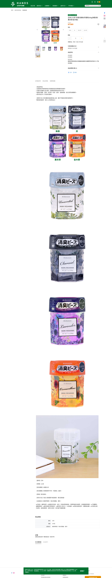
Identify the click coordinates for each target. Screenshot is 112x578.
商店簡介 (43, 575)
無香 (70, 30)
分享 (71, 72)
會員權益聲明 (65, 577)
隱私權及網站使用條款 (45, 577)
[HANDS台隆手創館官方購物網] (19, 4)
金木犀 (85, 30)
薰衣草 (79, 30)
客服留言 (64, 575)
